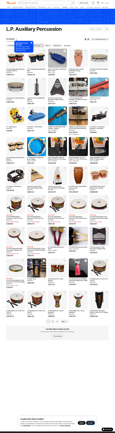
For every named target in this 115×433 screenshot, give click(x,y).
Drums (49, 7)
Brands (71, 7)
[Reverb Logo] (11, 2)
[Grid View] (85, 39)
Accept (90, 423)
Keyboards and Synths (30, 7)
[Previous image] (8, 58)
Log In (107, 2)
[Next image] (23, 58)
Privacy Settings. (65, 425)
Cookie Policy (26, 425)
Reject (82, 423)
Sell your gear (84, 3)
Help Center (105, 7)
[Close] (31, 42)
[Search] (73, 3)
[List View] (88, 39)
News (76, 7)
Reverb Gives (97, 7)
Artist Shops (90, 7)
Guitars (9, 7)
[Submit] (107, 29)
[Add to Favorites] (16, 39)
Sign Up (103, 2)
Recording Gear (42, 7)
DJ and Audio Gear (57, 7)
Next (63, 321)
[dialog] (57, 423)
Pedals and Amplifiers (18, 7)
